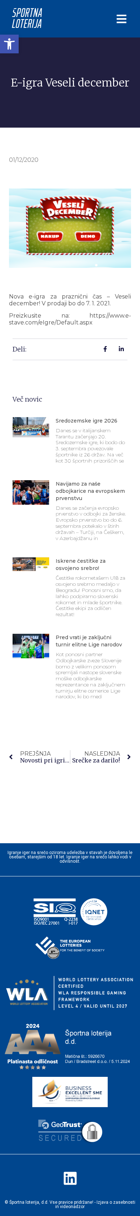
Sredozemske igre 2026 (86, 420)
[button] (9, 44)
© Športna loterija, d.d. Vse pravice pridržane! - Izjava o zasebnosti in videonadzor (70, 1204)
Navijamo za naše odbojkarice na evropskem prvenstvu (90, 491)
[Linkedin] (70, 1178)
